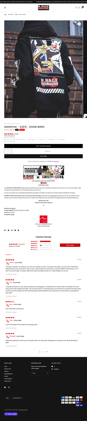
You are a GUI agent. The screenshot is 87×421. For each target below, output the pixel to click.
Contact (6, 376)
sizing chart (53, 196)
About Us (6, 371)
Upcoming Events (8, 374)
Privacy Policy (7, 381)
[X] (9, 230)
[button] (8, 134)
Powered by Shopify (23, 410)
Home (5, 14)
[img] (10, 260)
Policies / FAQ (7, 369)
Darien (12, 214)
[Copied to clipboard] (19, 230)
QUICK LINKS (8, 363)
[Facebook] (5, 230)
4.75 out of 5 (21, 244)
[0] (82, 7)
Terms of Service (8, 378)
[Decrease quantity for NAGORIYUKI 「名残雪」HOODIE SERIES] (5, 151)
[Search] (79, 7)
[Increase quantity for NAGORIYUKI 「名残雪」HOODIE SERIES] (10, 151)
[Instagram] (10, 387)
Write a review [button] (70, 245)
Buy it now (44, 156)
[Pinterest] (12, 230)
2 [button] (42, 352)
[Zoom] (79, 24)
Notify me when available (43, 146)
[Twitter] (6, 387)
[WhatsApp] (15, 230)
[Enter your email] (47, 373)
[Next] (46, 119)
